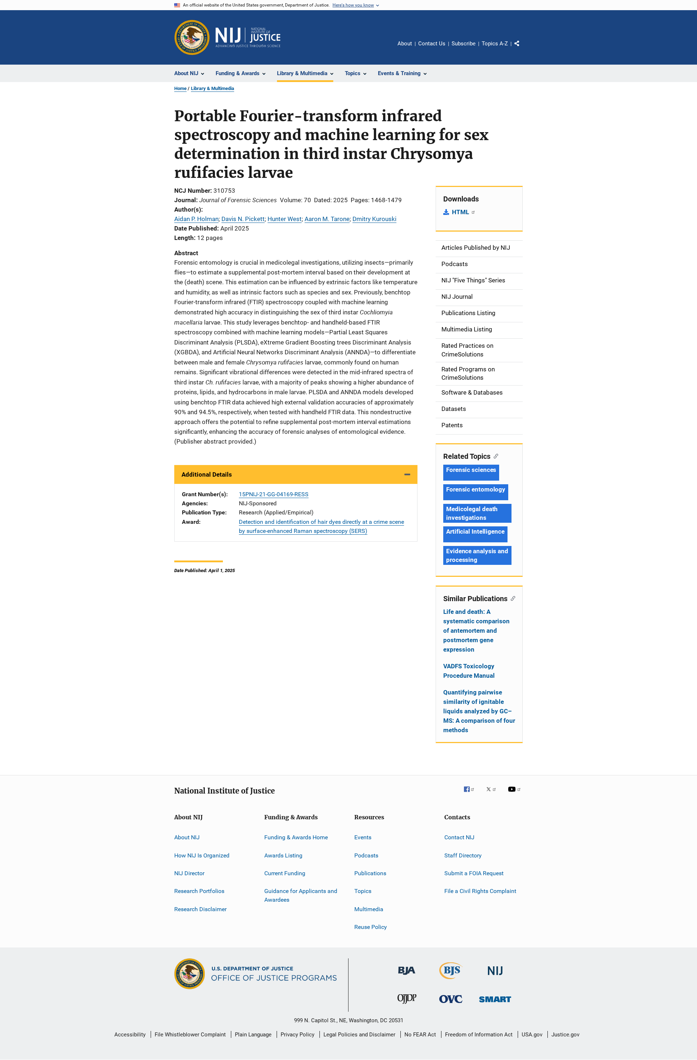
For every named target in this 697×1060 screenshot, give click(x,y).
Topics (362, 891)
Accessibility (130, 1034)
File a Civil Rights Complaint (480, 891)
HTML (461, 212)
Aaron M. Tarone (327, 219)
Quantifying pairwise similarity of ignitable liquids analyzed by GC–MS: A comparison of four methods (479, 711)
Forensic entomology (475, 489)
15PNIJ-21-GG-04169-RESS (274, 494)
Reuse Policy (370, 927)
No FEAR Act (420, 1034)
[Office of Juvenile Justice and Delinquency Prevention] (407, 1005)
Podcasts (366, 855)
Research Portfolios (199, 891)
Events (362, 837)
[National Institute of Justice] (495, 976)
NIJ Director (189, 873)
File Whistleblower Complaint (190, 1034)
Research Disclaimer (200, 908)
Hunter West (285, 219)
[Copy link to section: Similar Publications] (511, 598)
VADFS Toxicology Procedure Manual (469, 670)
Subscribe (464, 43)
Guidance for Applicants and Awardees (300, 895)
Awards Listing (283, 855)
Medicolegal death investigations (472, 513)
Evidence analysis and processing (477, 555)
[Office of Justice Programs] (192, 37)
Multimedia (368, 908)
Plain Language (253, 1034)
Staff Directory (463, 855)
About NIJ (187, 837)
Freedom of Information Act (479, 1034)
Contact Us (431, 43)
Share (522, 49)
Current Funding (284, 873)
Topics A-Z (495, 43)
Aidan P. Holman (196, 219)
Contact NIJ (459, 837)
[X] (494, 794)
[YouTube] (515, 794)
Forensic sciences (471, 469)
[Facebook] (472, 794)
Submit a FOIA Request (474, 873)
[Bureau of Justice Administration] (406, 976)
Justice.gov (565, 1034)
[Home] (248, 37)
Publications (370, 873)
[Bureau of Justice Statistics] (451, 980)
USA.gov (532, 1034)
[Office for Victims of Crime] (450, 1004)
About (405, 43)
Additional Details (207, 474)
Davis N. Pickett (243, 219)
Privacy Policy (297, 1034)
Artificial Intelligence (475, 531)
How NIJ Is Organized (201, 855)
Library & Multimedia (212, 88)
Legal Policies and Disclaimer (359, 1034)
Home (180, 88)
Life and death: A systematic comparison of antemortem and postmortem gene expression (476, 630)
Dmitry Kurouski (374, 219)
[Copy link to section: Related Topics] (494, 455)
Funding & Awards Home (296, 837)
